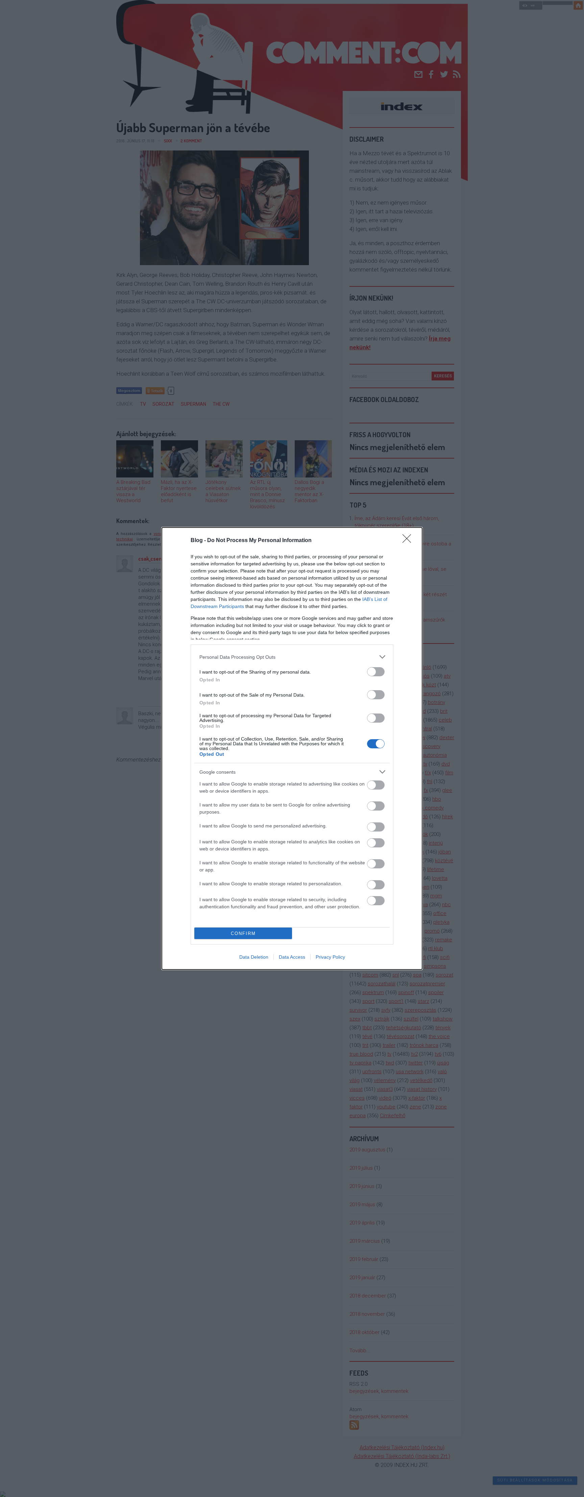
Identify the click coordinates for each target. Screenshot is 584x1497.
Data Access (292, 957)
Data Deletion (253, 957)
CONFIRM (243, 933)
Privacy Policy (330, 957)
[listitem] (292, 656)
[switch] (376, 671)
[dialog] (292, 748)
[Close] (409, 540)
